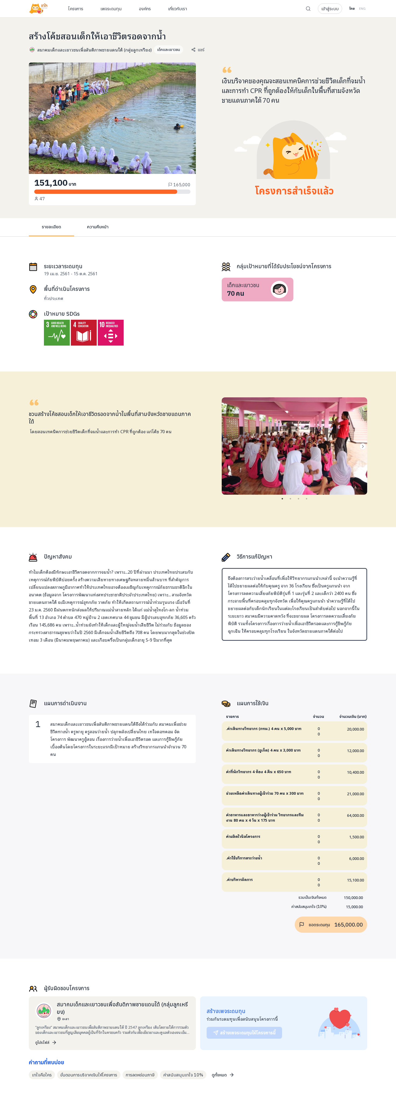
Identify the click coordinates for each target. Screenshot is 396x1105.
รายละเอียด (51, 226)
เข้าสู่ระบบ (330, 8)
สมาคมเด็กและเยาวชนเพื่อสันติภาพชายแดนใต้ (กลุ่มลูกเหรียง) (94, 49)
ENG (362, 8)
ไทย (352, 8)
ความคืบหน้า (98, 226)
